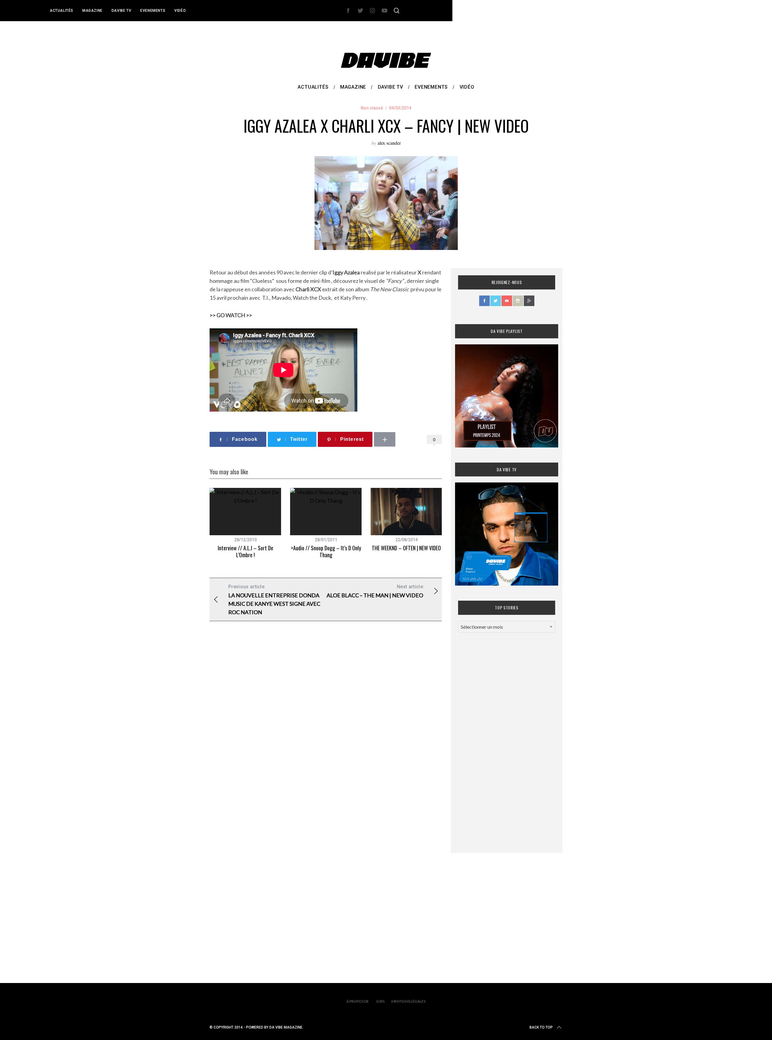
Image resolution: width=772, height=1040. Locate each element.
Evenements (152, 10)
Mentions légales (408, 1001)
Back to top (541, 1027)
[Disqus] (326, 723)
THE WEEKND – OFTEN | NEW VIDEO (406, 548)
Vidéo (180, 10)
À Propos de (357, 1001)
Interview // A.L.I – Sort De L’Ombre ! (245, 551)
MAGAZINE (92, 10)
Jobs (380, 1001)
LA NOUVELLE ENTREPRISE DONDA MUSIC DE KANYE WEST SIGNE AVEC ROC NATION (274, 599)
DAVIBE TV (121, 10)
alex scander (389, 143)
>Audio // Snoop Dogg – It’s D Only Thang (326, 551)
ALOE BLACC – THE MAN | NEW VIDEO (375, 591)
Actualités (61, 10)
